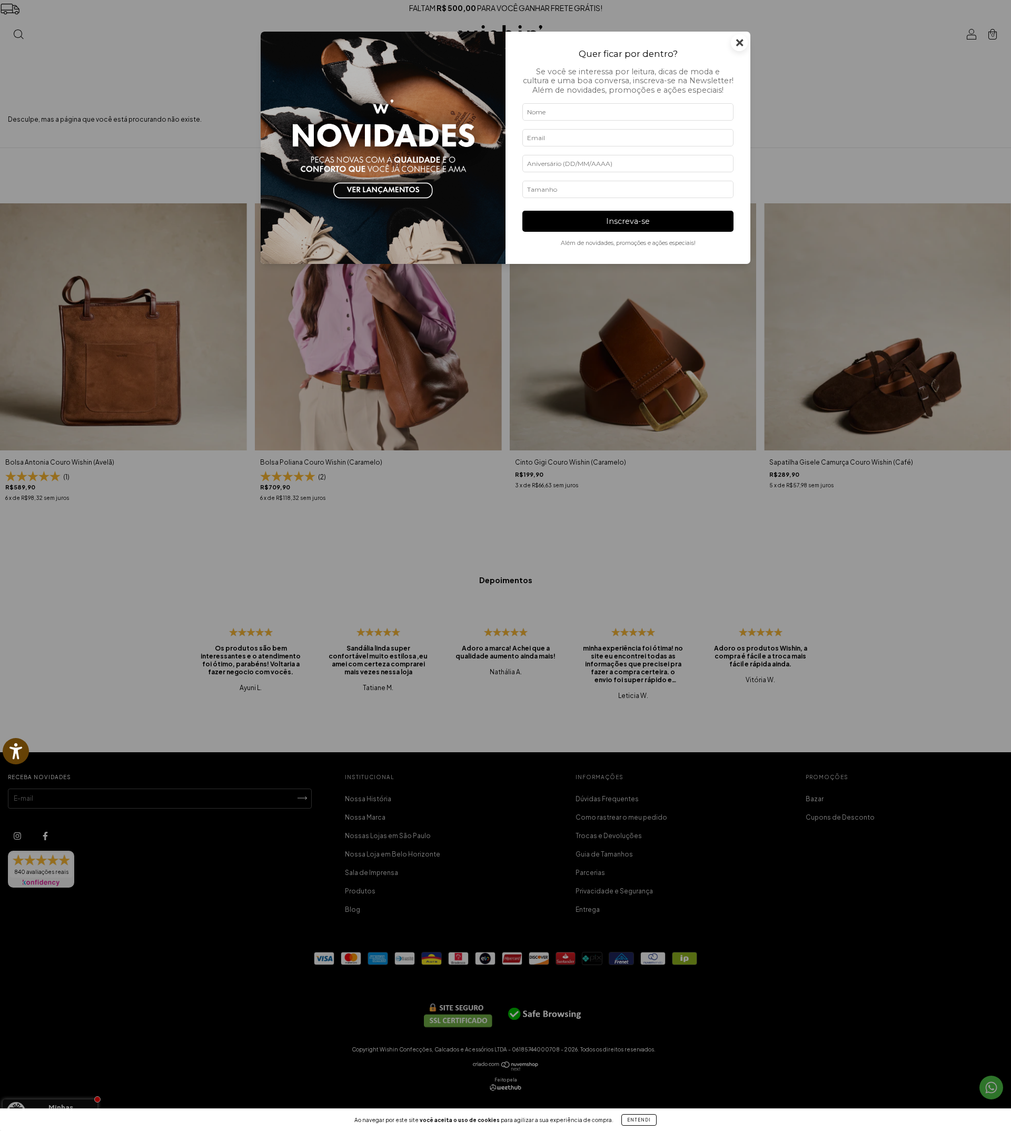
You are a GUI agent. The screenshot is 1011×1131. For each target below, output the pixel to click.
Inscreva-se (628, 221)
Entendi (639, 1120)
